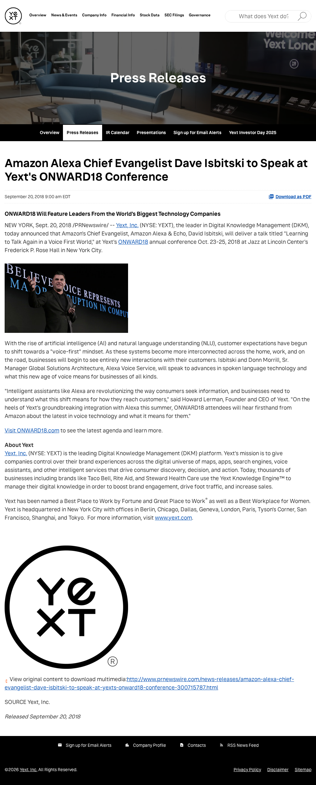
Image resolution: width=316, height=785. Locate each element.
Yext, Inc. (127, 225)
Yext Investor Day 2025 (252, 132)
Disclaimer (278, 769)
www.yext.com (173, 517)
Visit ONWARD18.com (32, 430)
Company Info (94, 15)
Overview (37, 15)
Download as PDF (293, 196)
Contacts (197, 745)
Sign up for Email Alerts (197, 132)
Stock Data (150, 15)
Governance (199, 15)
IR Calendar (117, 132)
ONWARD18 (133, 241)
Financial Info (123, 15)
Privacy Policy (247, 769)
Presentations (151, 132)
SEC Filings (174, 15)
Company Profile (149, 745)
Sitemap (303, 769)
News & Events (64, 15)
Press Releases (82, 132)
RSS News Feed (243, 745)
